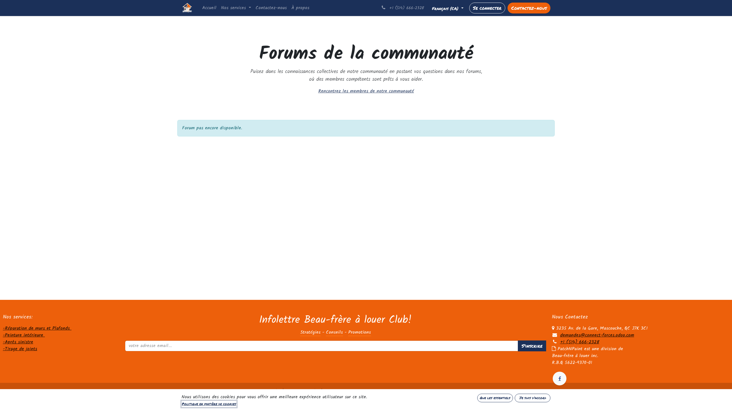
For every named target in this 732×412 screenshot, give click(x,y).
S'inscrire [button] (532, 345)
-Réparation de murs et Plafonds (37, 328)
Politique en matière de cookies (209, 403)
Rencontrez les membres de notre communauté (366, 91)
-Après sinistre (18, 342)
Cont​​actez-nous (529, 8)
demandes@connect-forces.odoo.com (597, 335)
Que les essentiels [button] (495, 397)
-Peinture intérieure (24, 335)
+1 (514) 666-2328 (579, 342)
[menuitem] (209, 8)
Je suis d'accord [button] (532, 397)
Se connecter (487, 8)
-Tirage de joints (20, 348)
